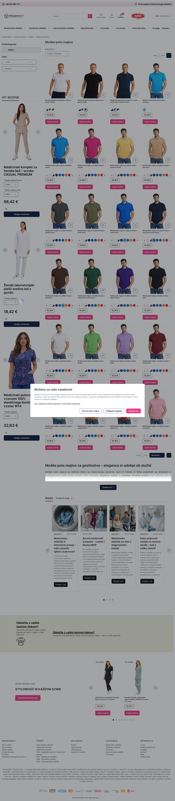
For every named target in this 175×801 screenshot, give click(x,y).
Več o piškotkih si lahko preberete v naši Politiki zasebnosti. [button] (57, 404)
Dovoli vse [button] (133, 411)
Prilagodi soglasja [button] (114, 411)
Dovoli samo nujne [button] (90, 411)
